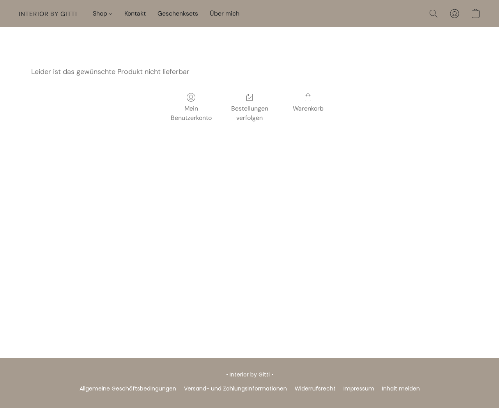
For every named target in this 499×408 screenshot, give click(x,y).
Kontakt (135, 13)
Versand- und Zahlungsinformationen (235, 388)
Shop (101, 13)
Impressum (358, 388)
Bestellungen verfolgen (249, 113)
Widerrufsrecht (315, 388)
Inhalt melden (401, 388)
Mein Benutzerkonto (191, 113)
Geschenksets (177, 13)
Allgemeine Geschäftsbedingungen (128, 388)
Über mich (224, 13)
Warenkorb (308, 108)
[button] (48, 13)
